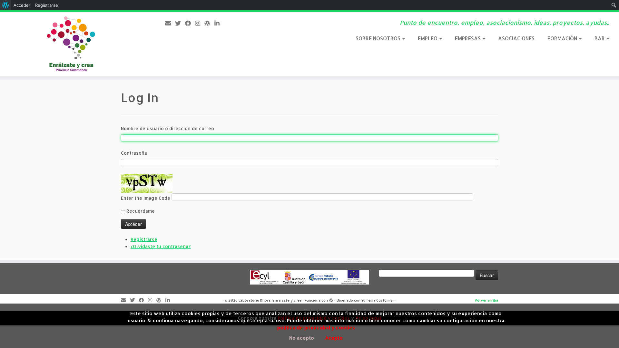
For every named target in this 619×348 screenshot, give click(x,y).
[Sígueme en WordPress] (209, 23)
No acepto (301, 338)
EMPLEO (428, 38)
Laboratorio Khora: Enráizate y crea (270, 300)
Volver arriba (486, 300)
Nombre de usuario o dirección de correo (167, 128)
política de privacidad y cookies (316, 327)
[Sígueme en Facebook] (190, 23)
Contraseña (134, 153)
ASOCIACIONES (516, 38)
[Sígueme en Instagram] (199, 23)
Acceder (22, 5)
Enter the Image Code (146, 198)
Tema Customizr (380, 300)
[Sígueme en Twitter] (180, 23)
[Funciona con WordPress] (331, 300)
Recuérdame (140, 211)
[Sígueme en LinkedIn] (219, 23)
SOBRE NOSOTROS (379, 38)
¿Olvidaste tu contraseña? (161, 246)
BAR (600, 38)
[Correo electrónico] (170, 23)
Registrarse (144, 239)
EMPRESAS (468, 38)
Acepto (334, 338)
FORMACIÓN (562, 38)
